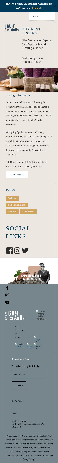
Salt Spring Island (16, 205)
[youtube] (7, 302)
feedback (37, 8)
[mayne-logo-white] (38, 337)
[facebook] (7, 288)
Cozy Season (28, 211)
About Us (16, 414)
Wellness (12, 198)
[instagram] (7, 295)
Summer (12, 211)
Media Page (17, 401)
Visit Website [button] (17, 175)
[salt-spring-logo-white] (19, 344)
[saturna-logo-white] (38, 344)
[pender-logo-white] (30, 344)
